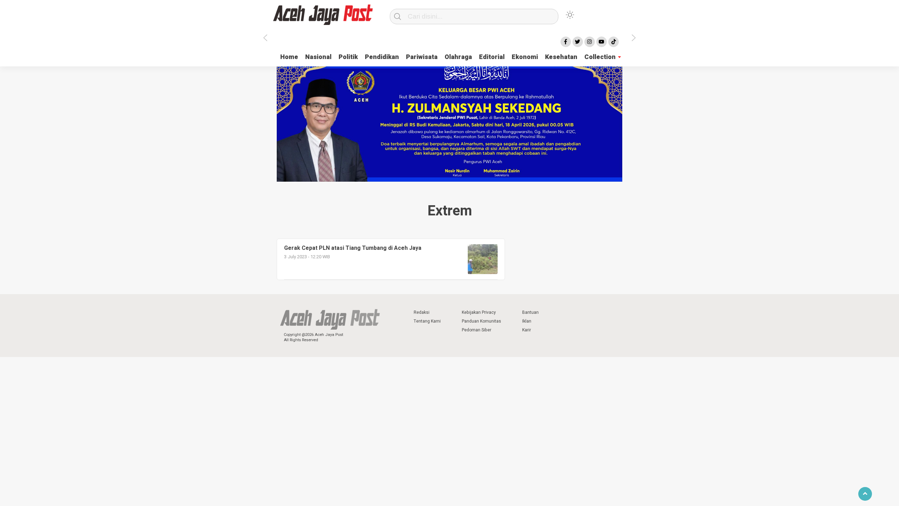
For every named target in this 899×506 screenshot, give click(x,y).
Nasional (318, 57)
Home (289, 57)
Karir (526, 330)
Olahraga (458, 57)
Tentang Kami (427, 321)
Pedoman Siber (476, 330)
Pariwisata (422, 57)
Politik (348, 57)
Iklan (526, 321)
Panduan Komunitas (481, 321)
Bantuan (530, 312)
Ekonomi (525, 57)
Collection (600, 57)
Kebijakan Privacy (479, 312)
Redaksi (421, 312)
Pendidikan (382, 57)
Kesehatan (561, 57)
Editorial (492, 57)
